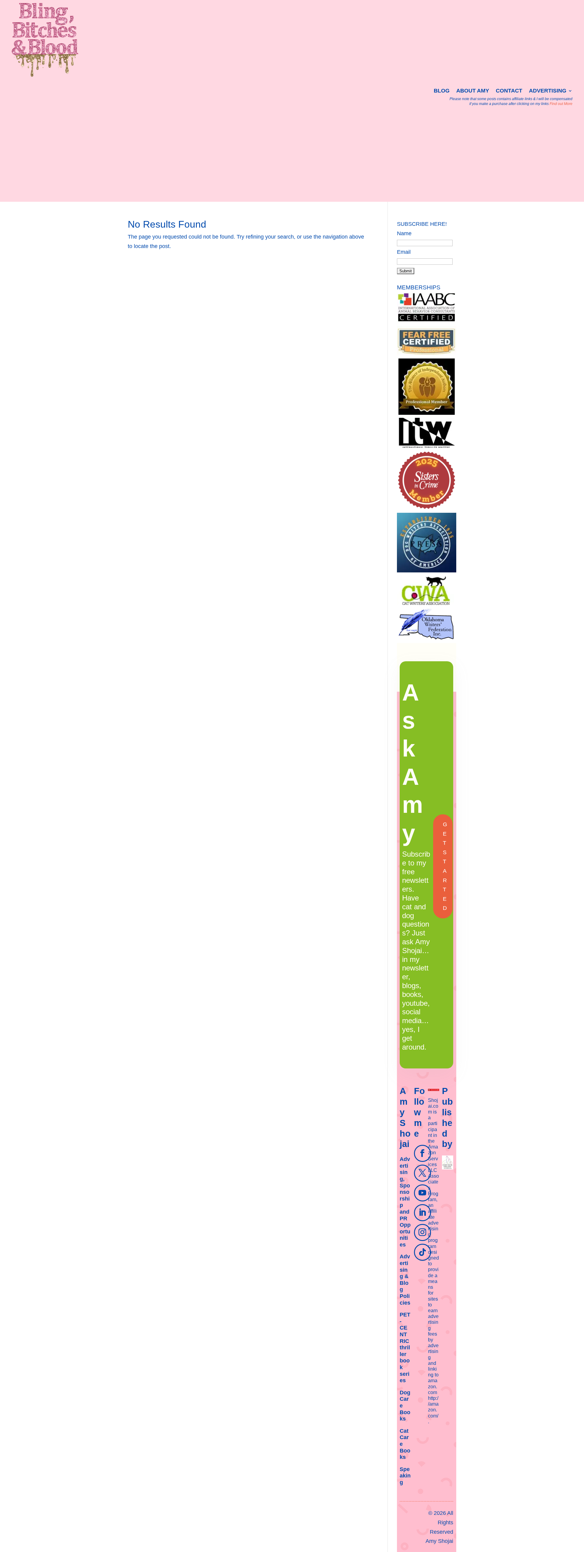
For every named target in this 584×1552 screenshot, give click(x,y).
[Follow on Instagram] (422, 1232)
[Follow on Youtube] (422, 1192)
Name (404, 233)
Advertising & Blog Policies (405, 1279)
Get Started (445, 866)
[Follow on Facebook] (422, 1153)
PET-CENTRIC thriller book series (405, 1347)
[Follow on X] (422, 1173)
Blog (442, 91)
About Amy (472, 91)
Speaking (405, 1475)
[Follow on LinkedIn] (422, 1212)
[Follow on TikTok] (422, 1252)
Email (404, 252)
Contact (509, 91)
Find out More (561, 104)
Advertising (547, 91)
